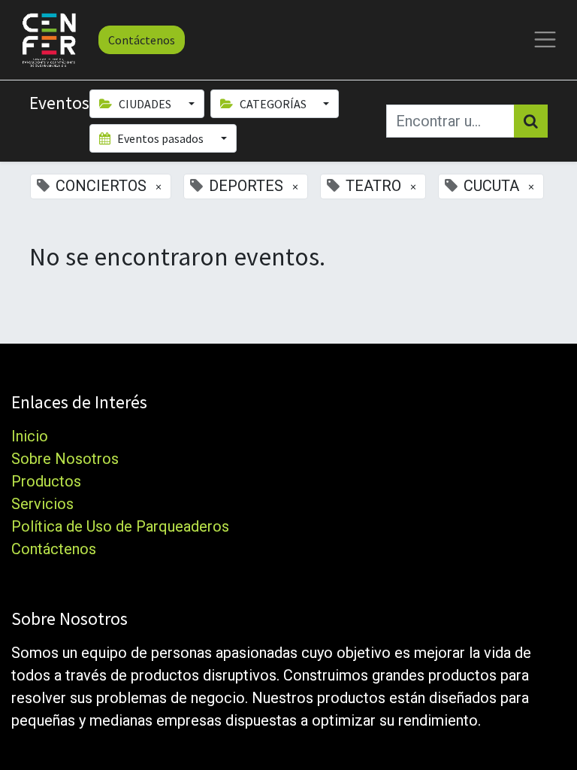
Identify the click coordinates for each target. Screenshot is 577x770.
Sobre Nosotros (65, 459)
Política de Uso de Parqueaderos (120, 526)
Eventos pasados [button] (160, 138)
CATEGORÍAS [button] (273, 103)
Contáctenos (141, 39)
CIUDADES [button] (145, 103)
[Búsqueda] (531, 121)
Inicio (29, 436)
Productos (46, 481)
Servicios (42, 504)
